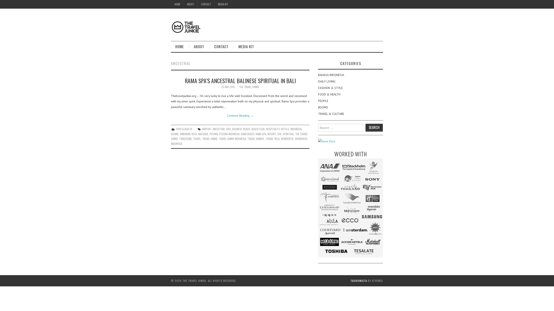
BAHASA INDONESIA (331, 75)
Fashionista (359, 281)
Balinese (237, 129)
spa (279, 134)
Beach (246, 129)
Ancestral (219, 129)
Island (175, 134)
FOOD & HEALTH (184, 129)
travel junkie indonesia (232, 139)
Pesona (213, 134)
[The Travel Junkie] (186, 27)
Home (177, 4)
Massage (203, 134)
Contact (206, 4)
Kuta (194, 134)
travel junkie (209, 139)
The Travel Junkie (249, 87)
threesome (185, 139)
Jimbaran (185, 134)
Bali (228, 129)
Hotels (285, 129)
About (190, 4)
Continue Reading (240, 115)
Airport (206, 129)
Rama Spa (261, 134)
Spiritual (288, 134)
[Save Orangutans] (326, 141)
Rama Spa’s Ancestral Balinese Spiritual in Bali (240, 80)
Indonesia (296, 129)
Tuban (269, 139)
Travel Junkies (255, 139)
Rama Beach (247, 134)
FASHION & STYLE (330, 88)
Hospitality (273, 129)
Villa (277, 139)
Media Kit (223, 4)
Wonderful (287, 139)
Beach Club (258, 129)
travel (197, 139)
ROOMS (323, 107)
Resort (271, 134)
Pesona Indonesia (229, 134)
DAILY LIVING (326, 81)
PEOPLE (323, 101)
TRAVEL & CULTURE (331, 114)
